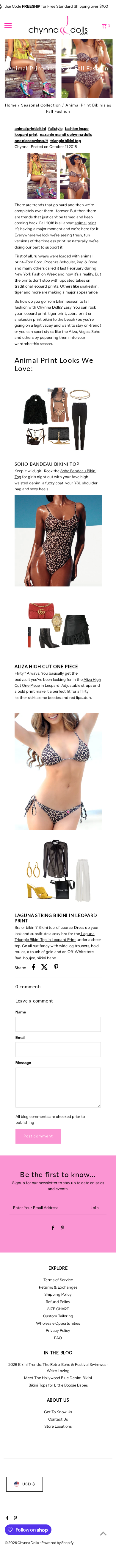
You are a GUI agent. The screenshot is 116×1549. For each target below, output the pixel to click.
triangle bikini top (65, 140)
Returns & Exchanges (58, 1287)
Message (23, 1062)
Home (11, 105)
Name (20, 1012)
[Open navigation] (14, 25)
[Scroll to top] (103, 1533)
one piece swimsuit (31, 140)
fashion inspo (77, 128)
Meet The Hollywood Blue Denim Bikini (58, 1378)
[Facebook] (53, 1229)
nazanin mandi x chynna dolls (66, 134)
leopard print (26, 134)
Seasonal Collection (41, 105)
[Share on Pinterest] (56, 968)
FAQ (58, 1338)
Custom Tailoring (58, 1316)
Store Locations (58, 1426)
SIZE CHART (58, 1309)
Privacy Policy (58, 1330)
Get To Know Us (58, 1412)
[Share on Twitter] (44, 968)
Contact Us (58, 1419)
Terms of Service (58, 1280)
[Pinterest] (62, 1229)
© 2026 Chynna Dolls (22, 1542)
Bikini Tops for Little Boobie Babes (58, 1385)
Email (20, 1037)
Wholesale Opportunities (58, 1323)
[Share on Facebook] (33, 968)
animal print (85, 223)
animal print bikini (30, 128)
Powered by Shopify (57, 1542)
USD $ (28, 1484)
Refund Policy (58, 1302)
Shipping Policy (58, 1294)
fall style (55, 128)
